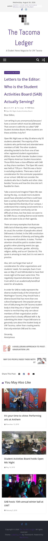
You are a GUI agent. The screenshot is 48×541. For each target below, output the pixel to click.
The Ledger (20, 108)
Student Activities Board (24, 111)
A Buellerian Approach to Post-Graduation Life (28, 348)
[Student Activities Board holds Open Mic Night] (24, 432)
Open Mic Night (11, 111)
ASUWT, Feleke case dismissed (25, 6)
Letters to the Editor (12, 72)
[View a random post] (43, 60)
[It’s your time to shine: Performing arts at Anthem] (24, 390)
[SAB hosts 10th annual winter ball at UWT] (24, 475)
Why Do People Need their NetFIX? (19, 361)
